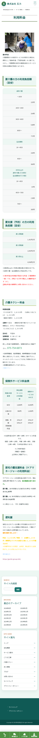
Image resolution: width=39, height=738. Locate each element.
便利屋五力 (6, 554)
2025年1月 (23, 618)
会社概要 (19, 648)
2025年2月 (7, 618)
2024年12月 (8, 621)
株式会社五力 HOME (8, 9)
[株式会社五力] (12, 4)
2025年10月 (8, 615)
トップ (19, 643)
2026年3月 (23, 608)
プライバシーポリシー (19, 686)
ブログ (19, 671)
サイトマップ (19, 681)
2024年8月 (23, 621)
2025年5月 (23, 615)
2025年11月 (24, 611)
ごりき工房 (19, 657)
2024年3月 (23, 625)
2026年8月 (7, 608)
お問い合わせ (19, 676)
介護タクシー (7, 368)
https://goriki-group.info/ (12, 559)
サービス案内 (19, 9)
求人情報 (19, 667)
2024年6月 (7, 625)
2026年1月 (7, 611)
